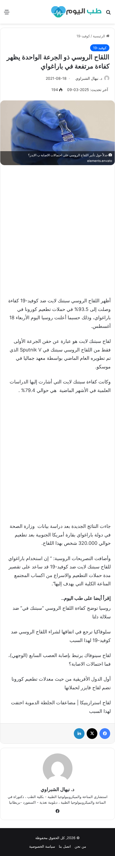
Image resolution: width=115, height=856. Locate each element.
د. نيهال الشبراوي (88, 78)
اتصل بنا (65, 846)
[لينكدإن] (79, 733)
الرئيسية (99, 36)
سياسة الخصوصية (42, 846)
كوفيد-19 (83, 36)
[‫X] (92, 733)
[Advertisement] (57, 228)
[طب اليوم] (76, 12)
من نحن (80, 846)
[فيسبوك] (104, 733)
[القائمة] (6, 14)
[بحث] (108, 14)
